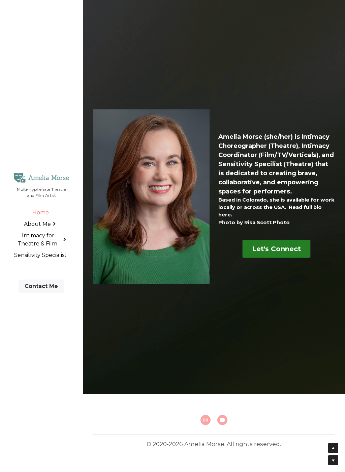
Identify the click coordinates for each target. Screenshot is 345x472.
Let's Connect (276, 249)
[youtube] (222, 420)
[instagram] (205, 420)
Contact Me (41, 286)
